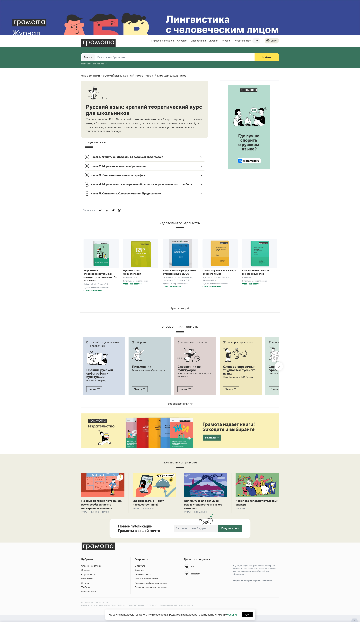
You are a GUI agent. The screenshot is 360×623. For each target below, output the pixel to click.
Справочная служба (162, 40)
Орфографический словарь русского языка (219, 272)
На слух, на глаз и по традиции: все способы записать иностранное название (102, 504)
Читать (92, 389)
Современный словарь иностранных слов (255, 272)
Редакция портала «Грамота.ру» (148, 370)
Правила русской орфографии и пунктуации (99, 373)
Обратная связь (143, 574)
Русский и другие (100, 511)
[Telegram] (113, 210)
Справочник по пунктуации (189, 368)
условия (232, 614)
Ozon (86, 290)
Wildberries (96, 290)
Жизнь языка (200, 511)
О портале (140, 566)
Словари (182, 40)
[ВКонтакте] (100, 210)
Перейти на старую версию (251, 580)
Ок (247, 614)
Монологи (240, 508)
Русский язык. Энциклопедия (132, 272)
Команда (139, 570)
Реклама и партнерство (146, 578)
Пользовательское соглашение (150, 587)
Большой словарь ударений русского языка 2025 (179, 272)
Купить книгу (178, 308)
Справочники (198, 40)
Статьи (84, 511)
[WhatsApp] (119, 210)
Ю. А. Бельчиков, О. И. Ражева (238, 377)
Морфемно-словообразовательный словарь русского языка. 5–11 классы (100, 275)
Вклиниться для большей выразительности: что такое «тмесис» (203, 504)
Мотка (190, 605)
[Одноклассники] (106, 210)
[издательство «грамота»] (180, 230)
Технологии (148, 508)
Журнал (213, 40)
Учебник (226, 40)
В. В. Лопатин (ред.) (96, 380)
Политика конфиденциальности (151, 583)
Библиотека (87, 578)
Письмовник (141, 366)
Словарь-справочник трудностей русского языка (239, 370)
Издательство (243, 40)
